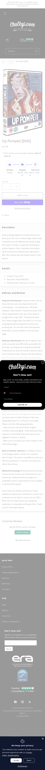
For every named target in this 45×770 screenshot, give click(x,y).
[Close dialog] (43, 362)
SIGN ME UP (22, 405)
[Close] (43, 738)
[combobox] (6, 393)
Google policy (13, 755)
